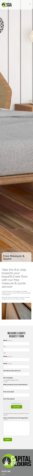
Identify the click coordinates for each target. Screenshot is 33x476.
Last (4, 353)
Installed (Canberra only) (12, 380)
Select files (16, 406)
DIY (6, 381)
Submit (8, 439)
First (4, 346)
